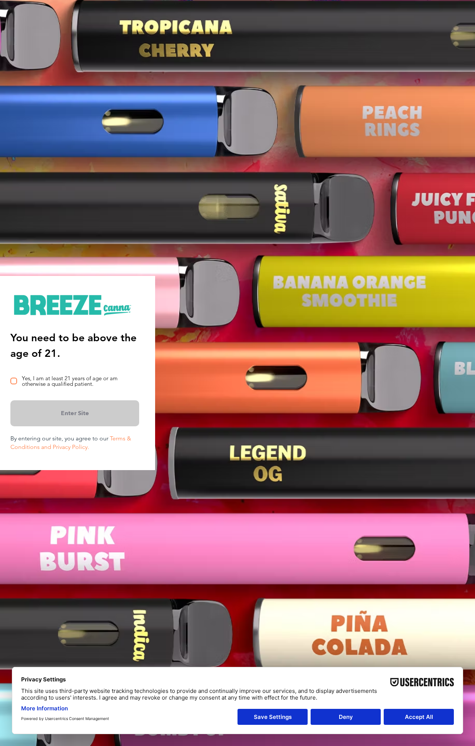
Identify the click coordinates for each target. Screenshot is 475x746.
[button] (74, 413)
